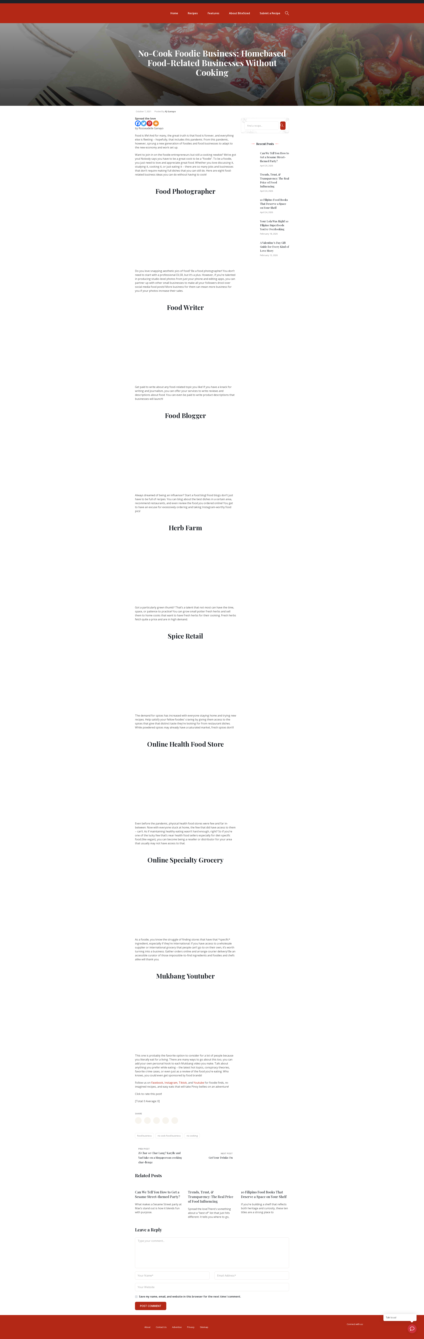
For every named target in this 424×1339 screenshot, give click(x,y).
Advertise (177, 1327)
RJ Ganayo (170, 111)
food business (144, 1135)
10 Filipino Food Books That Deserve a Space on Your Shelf (274, 203)
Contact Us (161, 1327)
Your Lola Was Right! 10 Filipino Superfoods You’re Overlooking (274, 225)
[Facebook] (138, 123)
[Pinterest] (149, 123)
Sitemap (204, 1327)
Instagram (170, 1082)
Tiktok (183, 1082)
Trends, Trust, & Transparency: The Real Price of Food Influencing (210, 1196)
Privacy (190, 1327)
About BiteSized (239, 13)
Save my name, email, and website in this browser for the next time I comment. (190, 1296)
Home (174, 13)
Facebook (157, 1082)
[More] (155, 123)
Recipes (193, 13)
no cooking (192, 1135)
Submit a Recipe (270, 13)
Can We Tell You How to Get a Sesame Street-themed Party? (274, 157)
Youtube (198, 1082)
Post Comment (150, 1306)
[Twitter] (144, 123)
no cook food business (169, 1135)
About (147, 1327)
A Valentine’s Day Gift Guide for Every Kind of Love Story (274, 246)
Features (213, 13)
